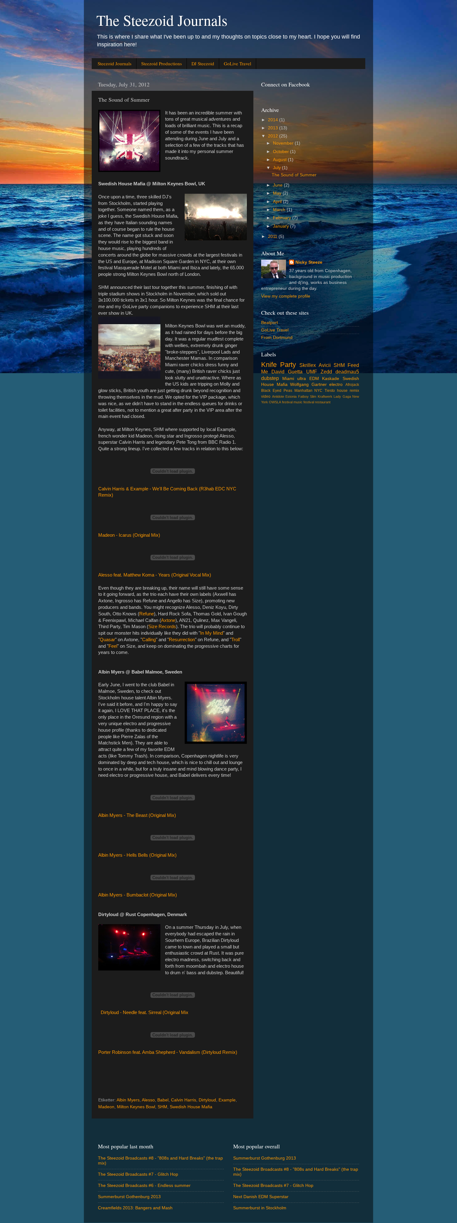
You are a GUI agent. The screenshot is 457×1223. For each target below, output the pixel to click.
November (284, 143)
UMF (311, 371)
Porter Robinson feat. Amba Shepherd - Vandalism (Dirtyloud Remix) (167, 1052)
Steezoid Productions (161, 63)
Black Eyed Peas (276, 390)
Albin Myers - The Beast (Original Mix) (137, 815)
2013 (273, 128)
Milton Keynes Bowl (136, 1107)
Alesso (148, 1100)
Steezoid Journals (115, 63)
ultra (301, 378)
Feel (112, 646)
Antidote (278, 396)
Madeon (106, 1107)
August (280, 159)
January (281, 226)
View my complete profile (285, 296)
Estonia (291, 396)
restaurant (322, 402)
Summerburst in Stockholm (259, 1208)
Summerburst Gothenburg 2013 (129, 1196)
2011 (273, 236)
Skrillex (307, 365)
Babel (162, 1100)
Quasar (107, 639)
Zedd (326, 371)
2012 (273, 136)
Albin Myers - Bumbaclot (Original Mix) (137, 894)
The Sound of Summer (294, 175)
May (278, 193)
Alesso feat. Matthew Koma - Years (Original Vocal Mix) (154, 574)
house (342, 390)
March (280, 209)
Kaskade (330, 378)
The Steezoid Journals (162, 20)
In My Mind (211, 633)
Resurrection (182, 639)
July (277, 167)
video (265, 396)
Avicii (325, 365)
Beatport (269, 322)
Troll (235, 639)
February (282, 217)
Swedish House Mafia (191, 1107)
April (278, 201)
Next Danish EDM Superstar (261, 1196)
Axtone (168, 620)
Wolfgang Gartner (308, 384)
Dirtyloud (207, 1100)
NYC (318, 390)
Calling (149, 639)
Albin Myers (128, 1100)
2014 (273, 120)
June (278, 185)
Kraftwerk (325, 396)
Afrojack (352, 384)
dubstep (270, 378)
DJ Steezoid (203, 63)
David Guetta (286, 371)
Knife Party (278, 364)
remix (354, 390)
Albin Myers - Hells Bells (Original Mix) (137, 855)
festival (287, 402)
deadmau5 (347, 371)
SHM (162, 1107)
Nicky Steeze (308, 262)
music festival (303, 402)
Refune (146, 613)
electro (336, 384)
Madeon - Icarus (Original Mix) (129, 535)
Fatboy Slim (307, 396)
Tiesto (330, 390)
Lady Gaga (342, 396)
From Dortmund (277, 337)
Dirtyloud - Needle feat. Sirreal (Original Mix (144, 1012)
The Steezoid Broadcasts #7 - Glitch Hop (138, 1174)
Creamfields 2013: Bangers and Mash (135, 1208)
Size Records (162, 626)
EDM (314, 378)
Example (227, 1100)
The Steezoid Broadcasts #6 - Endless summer (144, 1185)
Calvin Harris (183, 1100)
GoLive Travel (237, 63)
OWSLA (275, 402)
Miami (288, 378)
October (281, 151)
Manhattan (303, 390)
